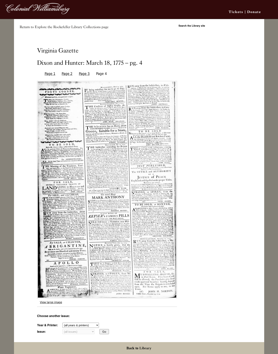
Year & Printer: (47, 325)
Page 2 (67, 74)
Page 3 (84, 74)
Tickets (236, 12)
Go (104, 331)
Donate (254, 12)
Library (145, 348)
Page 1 (50, 74)
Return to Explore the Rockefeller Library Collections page (64, 27)
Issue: (41, 331)
